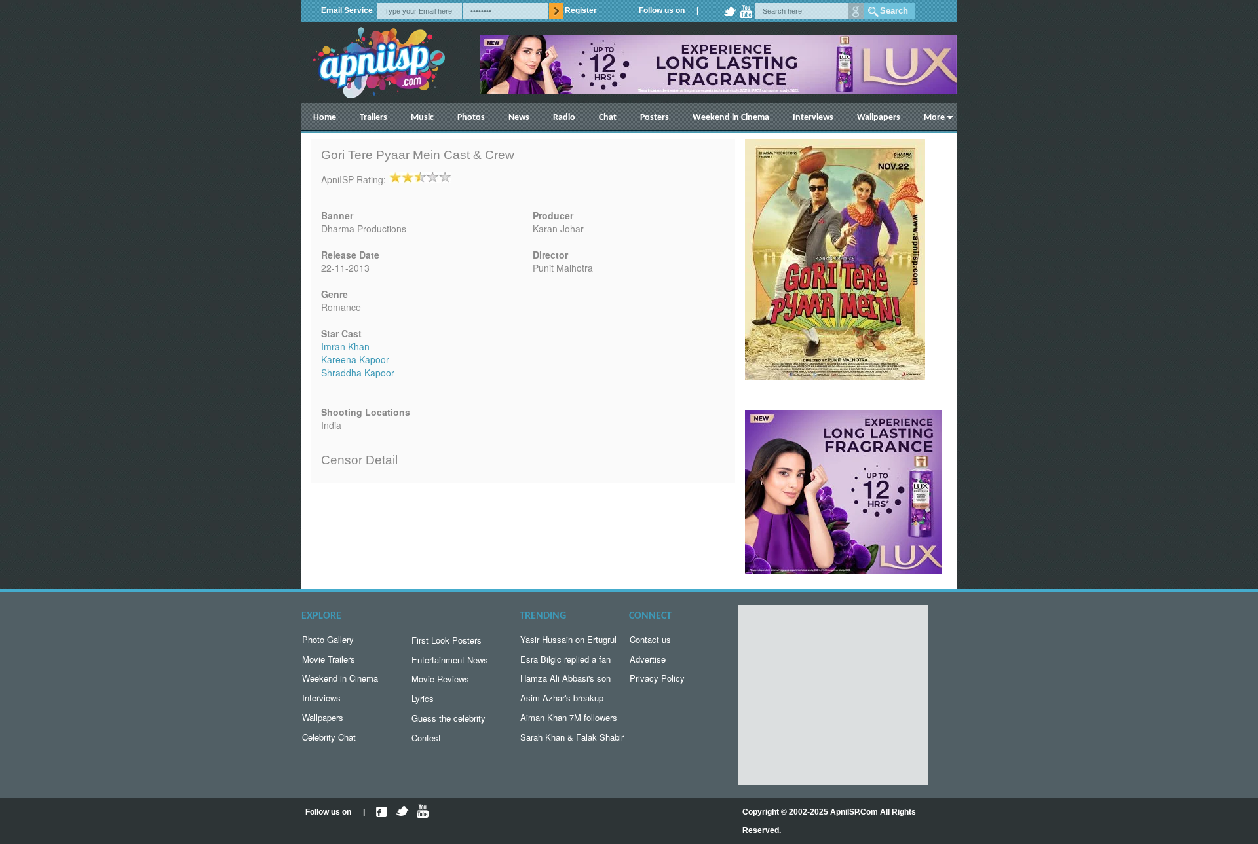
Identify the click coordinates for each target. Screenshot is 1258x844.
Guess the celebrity (448, 718)
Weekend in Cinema (731, 117)
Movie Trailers (328, 659)
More (934, 117)
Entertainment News (449, 659)
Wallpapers (878, 117)
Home (324, 117)
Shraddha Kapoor (357, 372)
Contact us (650, 639)
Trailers (373, 117)
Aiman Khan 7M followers (568, 717)
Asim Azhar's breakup (561, 697)
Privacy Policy (657, 678)
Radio (564, 117)
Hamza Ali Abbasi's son (565, 678)
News (518, 117)
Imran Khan (345, 346)
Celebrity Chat (329, 737)
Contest (426, 737)
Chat (608, 117)
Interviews (813, 117)
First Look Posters (446, 640)
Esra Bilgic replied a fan (565, 659)
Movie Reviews (440, 678)
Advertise (648, 659)
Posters (654, 117)
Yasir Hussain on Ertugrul (568, 639)
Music (422, 117)
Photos (471, 117)
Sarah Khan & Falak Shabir (572, 737)
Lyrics (422, 698)
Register (581, 10)
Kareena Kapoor (355, 359)
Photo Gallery (328, 639)
